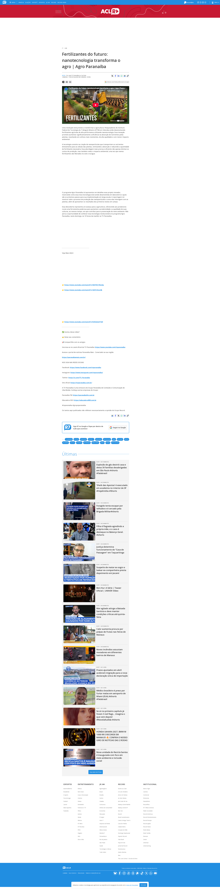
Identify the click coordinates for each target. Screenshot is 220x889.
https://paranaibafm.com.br (83, 395)
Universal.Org (147, 846)
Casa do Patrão (122, 823)
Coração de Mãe (122, 830)
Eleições (28, 2)
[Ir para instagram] (203, 2)
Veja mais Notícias (96, 772)
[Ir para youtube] (155, 873)
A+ (67, 82)
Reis (119, 855)
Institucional (150, 784)
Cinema (80, 798)
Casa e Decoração (83, 795)
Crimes (102, 442)
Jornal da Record (122, 846)
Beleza (80, 788)
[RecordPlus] (189, 2)
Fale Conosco (72, 873)
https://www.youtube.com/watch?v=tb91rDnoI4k (83, 290)
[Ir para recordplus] (137, 873)
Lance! (65, 804)
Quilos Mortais (122, 852)
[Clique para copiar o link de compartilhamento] (128, 76)
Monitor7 (102, 833)
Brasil (101, 792)
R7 (62, 48)
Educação (120, 439)
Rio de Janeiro (103, 839)
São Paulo (102, 842)
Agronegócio (103, 788)
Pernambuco (103, 836)
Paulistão (66, 811)
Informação (87, 442)
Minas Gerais (95, 442)
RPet (79, 830)
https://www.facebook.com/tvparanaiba (85, 367)
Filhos (79, 811)
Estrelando (81, 804)
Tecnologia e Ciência (105, 849)
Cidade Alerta (121, 827)
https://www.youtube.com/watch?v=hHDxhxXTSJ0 (83, 322)
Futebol (65, 801)
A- (70, 82)
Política (72, 442)
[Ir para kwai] (128, 873)
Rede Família (146, 833)
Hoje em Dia (121, 842)
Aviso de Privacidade (132, 885)
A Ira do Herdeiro (123, 792)
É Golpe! (102, 817)
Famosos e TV (82, 807)
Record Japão (147, 823)
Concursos (102, 804)
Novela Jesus (121, 849)
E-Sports (65, 795)
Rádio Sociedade (148, 811)
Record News (61, 2)
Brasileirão (66, 792)
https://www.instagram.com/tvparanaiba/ (86, 372)
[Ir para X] (200, 2)
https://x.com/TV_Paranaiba (79, 378)
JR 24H (48, 2)
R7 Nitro (80, 823)
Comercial (146, 795)
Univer (145, 839)
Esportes (42, 2)
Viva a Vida (81, 839)
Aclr (66, 48)
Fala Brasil (121, 839)
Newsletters (146, 801)
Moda (79, 817)
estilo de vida (115, 442)
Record (53, 2)
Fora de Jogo (67, 798)
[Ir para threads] (133, 873)
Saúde (113, 439)
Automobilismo (67, 788)
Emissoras (146, 798)
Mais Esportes (67, 807)
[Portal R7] (4, 2)
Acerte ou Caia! (122, 788)
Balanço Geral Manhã (124, 804)
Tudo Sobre (103, 852)
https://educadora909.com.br (85, 400)
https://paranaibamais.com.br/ (74, 357)
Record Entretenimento (149, 817)
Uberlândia (98, 439)
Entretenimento (86, 784)
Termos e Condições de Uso (93, 873)
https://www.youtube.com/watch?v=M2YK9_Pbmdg (84, 285)
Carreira (145, 792)
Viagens (80, 833)
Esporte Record (122, 836)
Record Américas (148, 814)
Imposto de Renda (105, 823)
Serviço (126, 439)
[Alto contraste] (63, 82)
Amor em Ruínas (122, 795)
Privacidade (81, 873)
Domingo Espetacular (124, 833)
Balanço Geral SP (123, 807)
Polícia (108, 442)
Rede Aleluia (146, 830)
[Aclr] (110, 11)
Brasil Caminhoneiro (123, 817)
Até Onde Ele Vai (122, 801)
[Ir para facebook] (198, 2)
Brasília (21, 2)
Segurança (65, 442)
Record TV (91, 439)
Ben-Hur (120, 811)
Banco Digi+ (146, 788)
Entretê (34, 2)
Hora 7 (101, 820)
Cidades (102, 801)
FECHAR (143, 885)
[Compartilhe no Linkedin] (118, 76)
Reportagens (107, 439)
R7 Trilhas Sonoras (148, 807)
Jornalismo (83, 439)
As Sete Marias (122, 798)
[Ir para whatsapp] (151, 873)
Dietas (79, 801)
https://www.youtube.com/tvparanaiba (110, 347)
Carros (101, 798)
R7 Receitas (81, 827)
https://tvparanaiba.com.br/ (81, 383)
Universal (145, 842)
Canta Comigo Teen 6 (124, 820)
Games (80, 814)
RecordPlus (146, 804)
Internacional (103, 827)
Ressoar (145, 836)
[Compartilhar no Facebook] (115, 76)
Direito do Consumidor (106, 807)
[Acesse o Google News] (125, 76)
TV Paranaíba (68, 439)
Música (80, 820)
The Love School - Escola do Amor (127, 858)
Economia (79, 442)
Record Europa (147, 820)
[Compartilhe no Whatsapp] (122, 76)
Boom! (120, 814)
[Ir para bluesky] (115, 873)
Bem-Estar (81, 792)
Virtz (79, 836)
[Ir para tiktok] (142, 873)
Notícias (76, 439)
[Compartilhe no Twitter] (112, 76)
